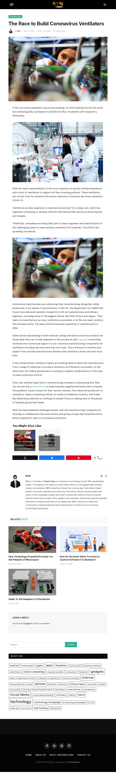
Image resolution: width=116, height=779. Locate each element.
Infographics (54, 678)
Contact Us (83, 755)
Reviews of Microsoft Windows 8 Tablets (37, 689)
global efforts (37, 386)
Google (12, 678)
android (14, 665)
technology (20, 701)
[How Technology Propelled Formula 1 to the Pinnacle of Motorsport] (32, 539)
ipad (30, 684)
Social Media (19, 694)
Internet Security (17, 684)
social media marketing (43, 695)
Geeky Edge (49, 481)
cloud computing (33, 671)
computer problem (55, 672)
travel (92, 702)
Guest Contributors (61, 755)
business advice (75, 666)
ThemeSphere (73, 762)
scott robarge (59, 689)
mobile (102, 684)
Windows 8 (55, 708)
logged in (28, 623)
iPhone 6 (63, 684)
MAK (19, 31)
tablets (72, 695)
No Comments (45, 31)
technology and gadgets (76, 702)
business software (92, 665)
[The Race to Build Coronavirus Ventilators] (58, 69)
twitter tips (14, 708)
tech (81, 694)
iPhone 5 (52, 684)
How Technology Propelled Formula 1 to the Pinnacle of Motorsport (30, 558)
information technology (70, 678)
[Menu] (12, 4)
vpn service (26, 708)
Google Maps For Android (27, 678)
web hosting (41, 707)
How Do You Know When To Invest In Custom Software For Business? (80, 558)
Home (29, 755)
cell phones (15, 672)
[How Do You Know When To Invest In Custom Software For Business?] (84, 539)
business (61, 665)
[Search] (104, 4)
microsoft (92, 684)
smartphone (73, 689)
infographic (42, 678)
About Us (40, 755)
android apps (27, 665)
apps (49, 665)
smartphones (89, 689)
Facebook (83, 672)
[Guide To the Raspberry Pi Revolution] (32, 582)
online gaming (15, 689)
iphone (40, 684)
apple (39, 665)
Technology (15, 16)
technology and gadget (48, 702)
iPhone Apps (77, 684)
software (61, 695)
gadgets (97, 671)
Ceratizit (83, 339)
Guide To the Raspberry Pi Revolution (29, 599)
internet (88, 677)
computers (71, 672)
